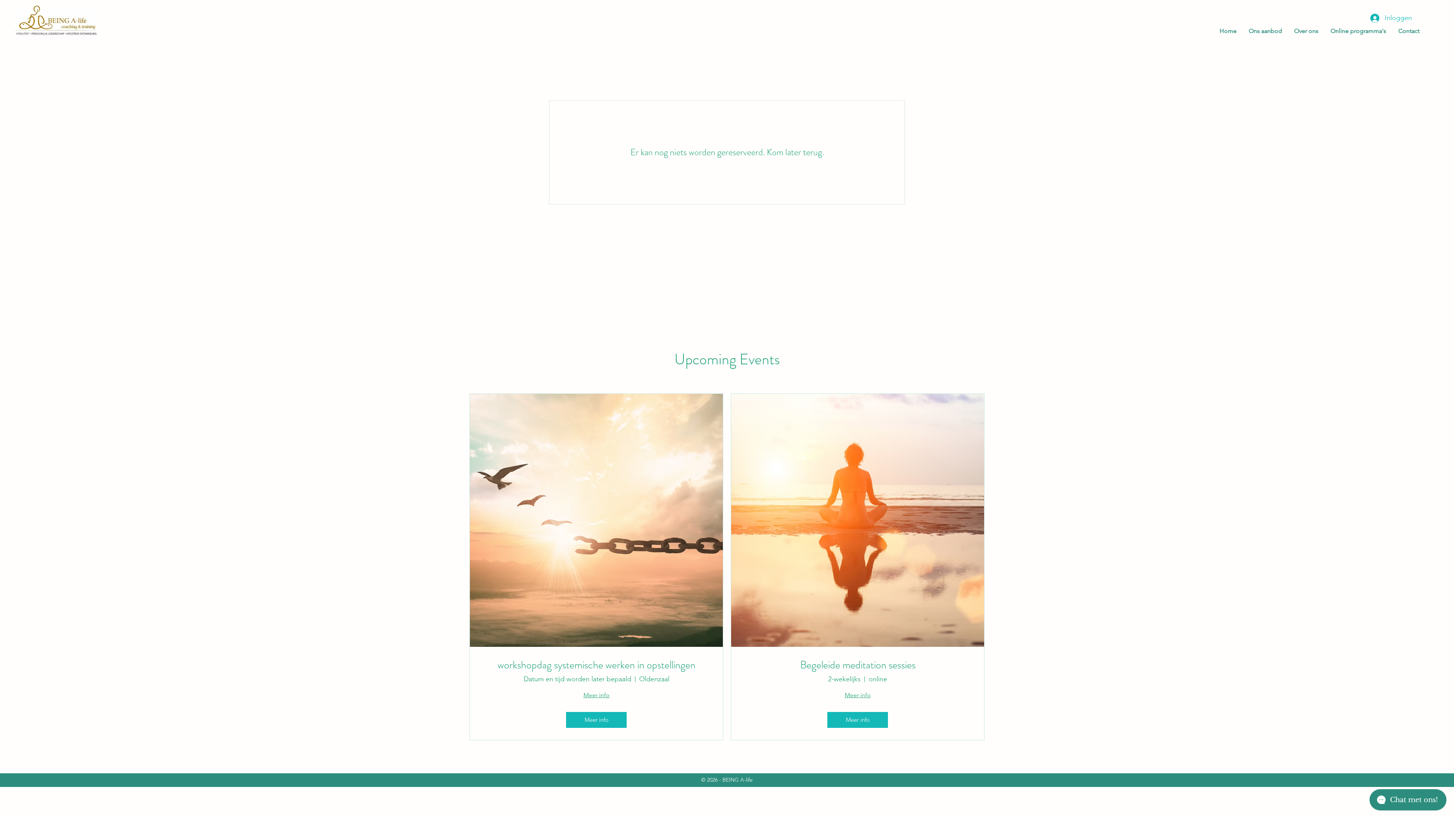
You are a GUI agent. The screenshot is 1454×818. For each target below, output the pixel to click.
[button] (1263, 31)
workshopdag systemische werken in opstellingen (597, 665)
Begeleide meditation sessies (858, 665)
